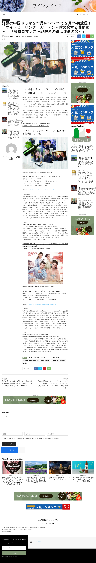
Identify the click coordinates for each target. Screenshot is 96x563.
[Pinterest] (88, 36)
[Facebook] (77, 14)
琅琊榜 (25, 363)
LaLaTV (30, 357)
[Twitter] (84, 36)
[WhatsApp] (92, 36)
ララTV (43, 357)
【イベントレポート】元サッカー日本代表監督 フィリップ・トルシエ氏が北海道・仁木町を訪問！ (14, 135)
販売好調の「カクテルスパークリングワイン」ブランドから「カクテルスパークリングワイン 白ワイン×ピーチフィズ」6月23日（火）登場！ (14, 109)
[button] (91, 14)
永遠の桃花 (54, 360)
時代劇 (47, 360)
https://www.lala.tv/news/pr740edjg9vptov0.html (42, 190)
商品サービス (5, 19)
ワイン (49, 357)
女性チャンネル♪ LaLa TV (30, 360)
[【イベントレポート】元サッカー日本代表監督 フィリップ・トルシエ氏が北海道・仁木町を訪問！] (4, 131)
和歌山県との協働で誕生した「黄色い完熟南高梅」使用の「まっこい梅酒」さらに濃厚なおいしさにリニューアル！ (17, 383)
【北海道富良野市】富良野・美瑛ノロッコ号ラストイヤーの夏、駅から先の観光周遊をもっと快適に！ (14, 94)
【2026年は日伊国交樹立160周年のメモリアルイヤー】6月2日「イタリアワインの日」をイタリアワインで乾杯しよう (82, 148)
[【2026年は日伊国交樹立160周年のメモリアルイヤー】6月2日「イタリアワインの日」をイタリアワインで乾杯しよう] (82, 135)
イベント (10, 118)
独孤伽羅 (62, 360)
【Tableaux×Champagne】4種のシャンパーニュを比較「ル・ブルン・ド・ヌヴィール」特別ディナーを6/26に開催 (16, 122)
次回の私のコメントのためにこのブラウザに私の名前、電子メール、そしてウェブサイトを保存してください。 (32, 438)
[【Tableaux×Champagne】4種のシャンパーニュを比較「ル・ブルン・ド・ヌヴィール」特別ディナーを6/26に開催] (4, 119)
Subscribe (14, 553)
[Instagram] (80, 14)
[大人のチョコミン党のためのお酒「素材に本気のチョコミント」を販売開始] (83, 467)
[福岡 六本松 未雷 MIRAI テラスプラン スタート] (60, 467)
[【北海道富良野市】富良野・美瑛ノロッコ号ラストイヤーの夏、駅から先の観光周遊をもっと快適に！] (4, 90)
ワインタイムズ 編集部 (13, 36)
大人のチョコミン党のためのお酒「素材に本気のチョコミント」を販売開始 (83, 479)
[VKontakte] (84, 14)
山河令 (42, 360)
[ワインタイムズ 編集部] (3, 36)
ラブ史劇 (36, 357)
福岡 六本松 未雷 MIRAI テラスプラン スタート (59, 478)
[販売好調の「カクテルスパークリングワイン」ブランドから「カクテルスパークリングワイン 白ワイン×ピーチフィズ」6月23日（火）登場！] (4, 103)
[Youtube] (87, 14)
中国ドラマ (56, 357)
